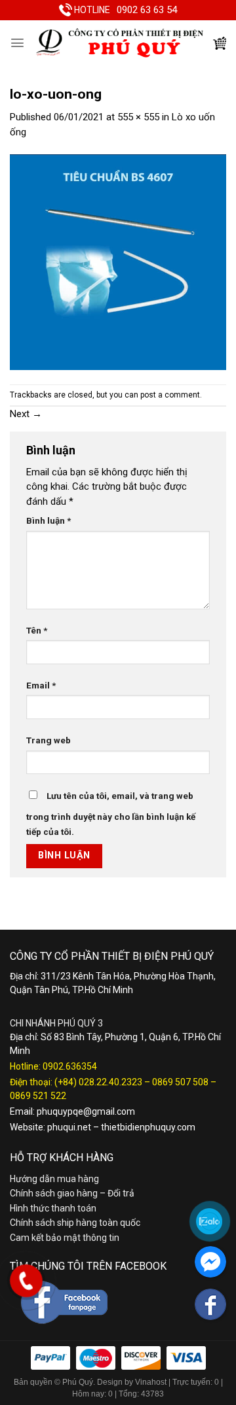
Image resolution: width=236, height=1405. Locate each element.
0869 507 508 (180, 1082)
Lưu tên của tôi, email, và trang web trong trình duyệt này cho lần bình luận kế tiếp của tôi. (110, 813)
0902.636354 (70, 1066)
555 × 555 (138, 117)
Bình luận (48, 520)
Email (41, 685)
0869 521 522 (38, 1096)
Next (26, 414)
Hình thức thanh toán (53, 1208)
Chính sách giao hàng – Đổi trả (72, 1193)
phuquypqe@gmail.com (86, 1111)
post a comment (170, 394)
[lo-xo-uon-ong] (118, 261)
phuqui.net (69, 1127)
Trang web (48, 740)
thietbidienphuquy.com (148, 1127)
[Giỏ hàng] (219, 43)
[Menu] (17, 42)
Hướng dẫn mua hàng (54, 1179)
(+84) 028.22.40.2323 (98, 1082)
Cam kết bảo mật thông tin (64, 1237)
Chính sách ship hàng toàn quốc (75, 1222)
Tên (36, 630)
